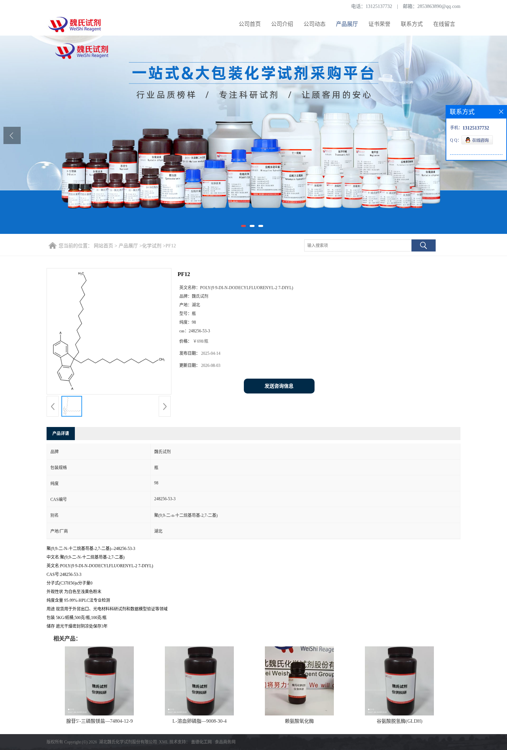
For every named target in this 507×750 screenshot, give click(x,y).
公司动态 (315, 24)
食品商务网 (225, 742)
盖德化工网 (201, 742)
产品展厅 (347, 24)
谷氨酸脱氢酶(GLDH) (400, 721)
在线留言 (444, 24)
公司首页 (250, 24)
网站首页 (103, 245)
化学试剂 (151, 245)
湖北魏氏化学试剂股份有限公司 (128, 742)
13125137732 (379, 6)
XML (163, 742)
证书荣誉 (379, 24)
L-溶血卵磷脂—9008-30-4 (199, 721)
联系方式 (412, 24)
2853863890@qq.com (438, 6)
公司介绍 (282, 24)
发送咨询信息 (279, 386)
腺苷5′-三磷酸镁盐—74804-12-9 (99, 721)
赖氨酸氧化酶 (299, 721)
